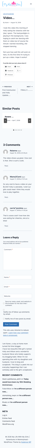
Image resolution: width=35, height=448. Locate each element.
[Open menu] (31, 3)
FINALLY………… (27, 88)
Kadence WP (26, 442)
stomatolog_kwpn (9, 395)
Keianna (13, 151)
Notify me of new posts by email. (18, 319)
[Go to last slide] (5, 120)
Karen (7, 22)
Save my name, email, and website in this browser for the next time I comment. (18, 303)
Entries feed (7, 418)
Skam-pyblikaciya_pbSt (11, 379)
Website (7, 296)
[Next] (29, 120)
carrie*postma (16, 208)
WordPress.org (8, 424)
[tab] (13, 130)
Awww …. (9, 117)
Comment (8, 250)
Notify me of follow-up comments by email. (16, 313)
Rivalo (4, 402)
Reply (6, 166)
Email (7, 287)
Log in (4, 415)
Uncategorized (8, 14)
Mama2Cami (15, 177)
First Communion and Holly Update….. (9, 91)
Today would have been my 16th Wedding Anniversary (16, 382)
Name (7, 277)
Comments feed (8, 421)
